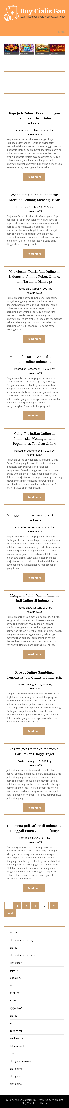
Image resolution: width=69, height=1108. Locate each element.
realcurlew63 (34, 134)
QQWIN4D (16, 1008)
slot (12, 985)
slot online (16, 1068)
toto (12, 1023)
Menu (61, 32)
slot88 (13, 932)
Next (10, 913)
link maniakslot (18, 1046)
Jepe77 (14, 970)
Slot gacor (16, 962)
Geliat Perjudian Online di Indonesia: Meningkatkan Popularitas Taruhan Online (34, 438)
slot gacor (16, 1076)
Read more (34, 176)
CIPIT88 (15, 993)
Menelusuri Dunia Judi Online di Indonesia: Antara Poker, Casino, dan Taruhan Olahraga (34, 276)
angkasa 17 (16, 1038)
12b (12, 1053)
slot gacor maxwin (20, 1061)
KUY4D (14, 1000)
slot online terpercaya (22, 940)
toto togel (16, 1030)
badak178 (15, 977)
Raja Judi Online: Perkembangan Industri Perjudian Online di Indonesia (34, 118)
